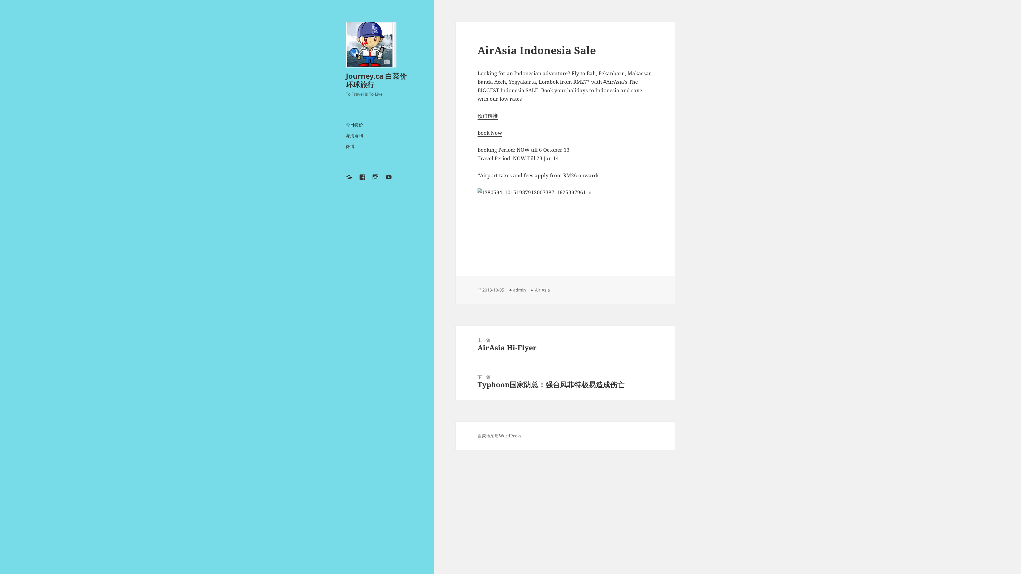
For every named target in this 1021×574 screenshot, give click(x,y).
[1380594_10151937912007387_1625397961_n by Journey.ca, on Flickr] (565, 221)
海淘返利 (354, 135)
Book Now (490, 132)
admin (519, 290)
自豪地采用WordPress (499, 436)
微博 (350, 146)
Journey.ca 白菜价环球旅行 (376, 80)
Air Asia (542, 290)
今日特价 (354, 125)
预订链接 (488, 115)
